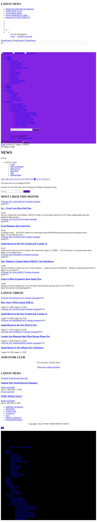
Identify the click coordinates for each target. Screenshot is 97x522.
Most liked (14, 171)
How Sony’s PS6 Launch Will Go (17, 302)
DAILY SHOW (16, 64)
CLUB (8, 89)
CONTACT (10, 413)
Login (12, 36)
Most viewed (15, 169)
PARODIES (15, 74)
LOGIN (13, 96)
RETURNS (10, 409)
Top (2, 428)
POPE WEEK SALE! (14, 11)
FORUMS (10, 91)
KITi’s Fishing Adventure (24, 121)
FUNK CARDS (16, 104)
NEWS (8, 87)
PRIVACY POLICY (13, 418)
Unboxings (14, 79)
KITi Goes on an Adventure (25, 113)
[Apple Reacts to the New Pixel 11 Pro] (21, 320)
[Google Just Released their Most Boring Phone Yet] (20, 332)
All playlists (14, 83)
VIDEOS (9, 59)
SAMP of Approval (17, 108)
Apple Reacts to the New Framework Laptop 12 (24, 243)
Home (3, 145)
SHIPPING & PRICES (14, 407)
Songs (12, 70)
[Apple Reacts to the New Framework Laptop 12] (20, 237)
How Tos (13, 76)
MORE (8, 102)
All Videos (14, 61)
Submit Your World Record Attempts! (20, 9)
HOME (8, 57)
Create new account (24, 36)
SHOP (8, 85)
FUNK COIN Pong (22, 117)
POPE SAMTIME (8, 388)
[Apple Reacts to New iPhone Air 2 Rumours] (20, 343)
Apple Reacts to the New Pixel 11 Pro (19, 325)
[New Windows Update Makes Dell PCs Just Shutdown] (20, 255)
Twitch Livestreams (17, 81)
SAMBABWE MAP (18, 106)
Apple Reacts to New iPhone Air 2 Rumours (22, 347)
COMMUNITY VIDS (18, 68)
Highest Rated (15, 175)
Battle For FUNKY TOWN (25, 123)
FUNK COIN (11, 411)
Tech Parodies (15, 72)
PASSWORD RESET (14, 420)
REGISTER (15, 98)
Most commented (16, 167)
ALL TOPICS (15, 100)
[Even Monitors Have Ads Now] (19, 219)
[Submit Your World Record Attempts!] (14, 378)
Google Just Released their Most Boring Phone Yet (25, 336)
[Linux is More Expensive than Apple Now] (20, 272)
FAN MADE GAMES (19, 110)
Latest (12, 164)
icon (2, 204)
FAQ (7, 416)
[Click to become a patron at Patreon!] (48, 367)
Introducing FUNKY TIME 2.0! (18, 17)
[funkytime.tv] (18, 40)
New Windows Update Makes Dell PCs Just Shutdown (27, 261)
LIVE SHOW (15, 66)
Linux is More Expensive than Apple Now (21, 279)
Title (12, 173)
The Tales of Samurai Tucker (26, 115)
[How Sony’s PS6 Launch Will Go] (20, 298)
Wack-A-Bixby (21, 125)
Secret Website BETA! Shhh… (17, 15)
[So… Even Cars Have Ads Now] (20, 202)
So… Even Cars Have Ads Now (16, 208)
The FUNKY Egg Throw (24, 119)
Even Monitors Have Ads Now (15, 226)
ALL (3, 179)
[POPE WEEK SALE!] (7, 392)
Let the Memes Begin (14, 13)
